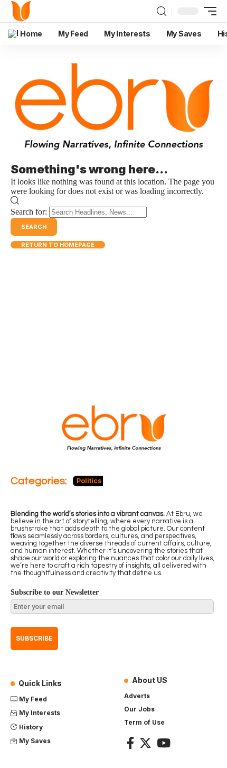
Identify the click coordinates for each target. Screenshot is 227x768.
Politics (89, 481)
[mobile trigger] (207, 11)
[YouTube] (163, 743)
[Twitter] (145, 743)
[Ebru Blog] (21, 11)
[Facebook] (130, 743)
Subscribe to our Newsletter (55, 592)
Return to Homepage (57, 244)
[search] (161, 11)
